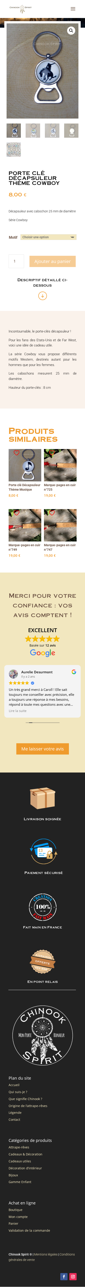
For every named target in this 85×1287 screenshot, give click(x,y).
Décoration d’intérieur (25, 1168)
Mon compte (18, 1217)
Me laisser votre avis (42, 749)
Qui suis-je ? (18, 1092)
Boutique (15, 1210)
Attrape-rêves (19, 1147)
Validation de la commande (29, 1230)
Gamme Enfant (20, 1182)
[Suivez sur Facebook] (64, 1276)
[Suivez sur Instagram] (73, 1276)
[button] (71, 31)
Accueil (14, 1085)
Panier (13, 1223)
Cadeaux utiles (20, 1161)
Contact (14, 1119)
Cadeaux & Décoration (25, 1154)
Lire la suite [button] (18, 711)
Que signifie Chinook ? (25, 1099)
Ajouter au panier (52, 261)
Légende (15, 1112)
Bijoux (13, 1175)
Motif (13, 237)
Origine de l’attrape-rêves (28, 1106)
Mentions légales (46, 1254)
